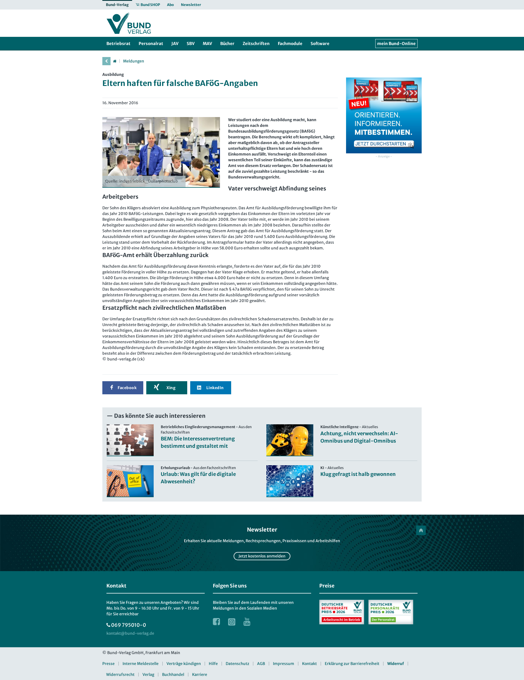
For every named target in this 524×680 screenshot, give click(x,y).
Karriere (199, 674)
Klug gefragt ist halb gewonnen (358, 474)
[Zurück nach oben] (421, 530)
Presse (108, 663)
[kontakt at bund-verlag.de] (130, 633)
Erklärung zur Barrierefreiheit (352, 663)
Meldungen (133, 61)
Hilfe (213, 663)
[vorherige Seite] (106, 61)
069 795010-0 (128, 625)
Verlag (148, 674)
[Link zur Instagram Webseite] (232, 621)
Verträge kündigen (183, 663)
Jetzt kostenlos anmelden (262, 556)
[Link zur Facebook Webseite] (216, 621)
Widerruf (395, 663)
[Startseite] (115, 61)
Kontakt (309, 663)
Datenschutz (237, 663)
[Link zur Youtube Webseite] (247, 621)
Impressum (283, 663)
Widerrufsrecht (120, 674)
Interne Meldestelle (141, 663)
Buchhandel (173, 674)
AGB (261, 663)
